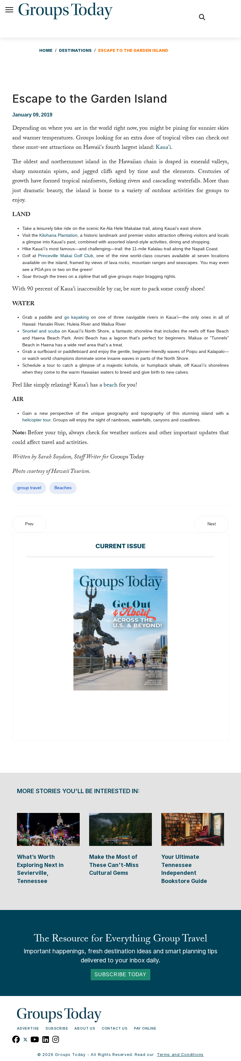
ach (113, 386)
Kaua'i (163, 148)
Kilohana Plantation (58, 235)
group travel (29, 487)
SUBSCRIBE (57, 1028)
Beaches (63, 487)
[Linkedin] (45, 1038)
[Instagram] (55, 1038)
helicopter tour (36, 419)
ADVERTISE (28, 1028)
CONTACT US (115, 1028)
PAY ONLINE (145, 1028)
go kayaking (76, 317)
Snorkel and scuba (41, 330)
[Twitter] (25, 1038)
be (106, 386)
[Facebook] (16, 1038)
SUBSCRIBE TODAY (120, 974)
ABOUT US (84, 1028)
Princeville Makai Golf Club (65, 255)
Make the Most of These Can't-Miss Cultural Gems (114, 864)
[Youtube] (34, 1038)
